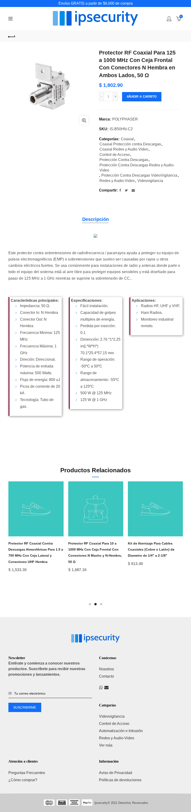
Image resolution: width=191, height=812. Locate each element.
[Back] (12, 36)
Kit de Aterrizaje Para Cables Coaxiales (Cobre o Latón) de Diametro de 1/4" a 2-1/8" (90, 549)
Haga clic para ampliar (84, 120)
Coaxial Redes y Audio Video (123, 149)
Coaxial (127, 139)
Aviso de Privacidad (115, 773)
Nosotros (106, 669)
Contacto (106, 676)
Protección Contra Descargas (123, 160)
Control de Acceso (114, 155)
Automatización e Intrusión (121, 731)
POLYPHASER (125, 119)
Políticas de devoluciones (120, 780)
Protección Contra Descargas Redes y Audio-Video (136, 167)
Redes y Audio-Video (117, 181)
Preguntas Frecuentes (26, 773)
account (169, 18)
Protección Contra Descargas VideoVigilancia (139, 175)
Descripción (95, 219)
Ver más (106, 745)
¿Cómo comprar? (22, 780)
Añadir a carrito (142, 96)
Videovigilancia (150, 181)
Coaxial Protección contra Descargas (130, 144)
